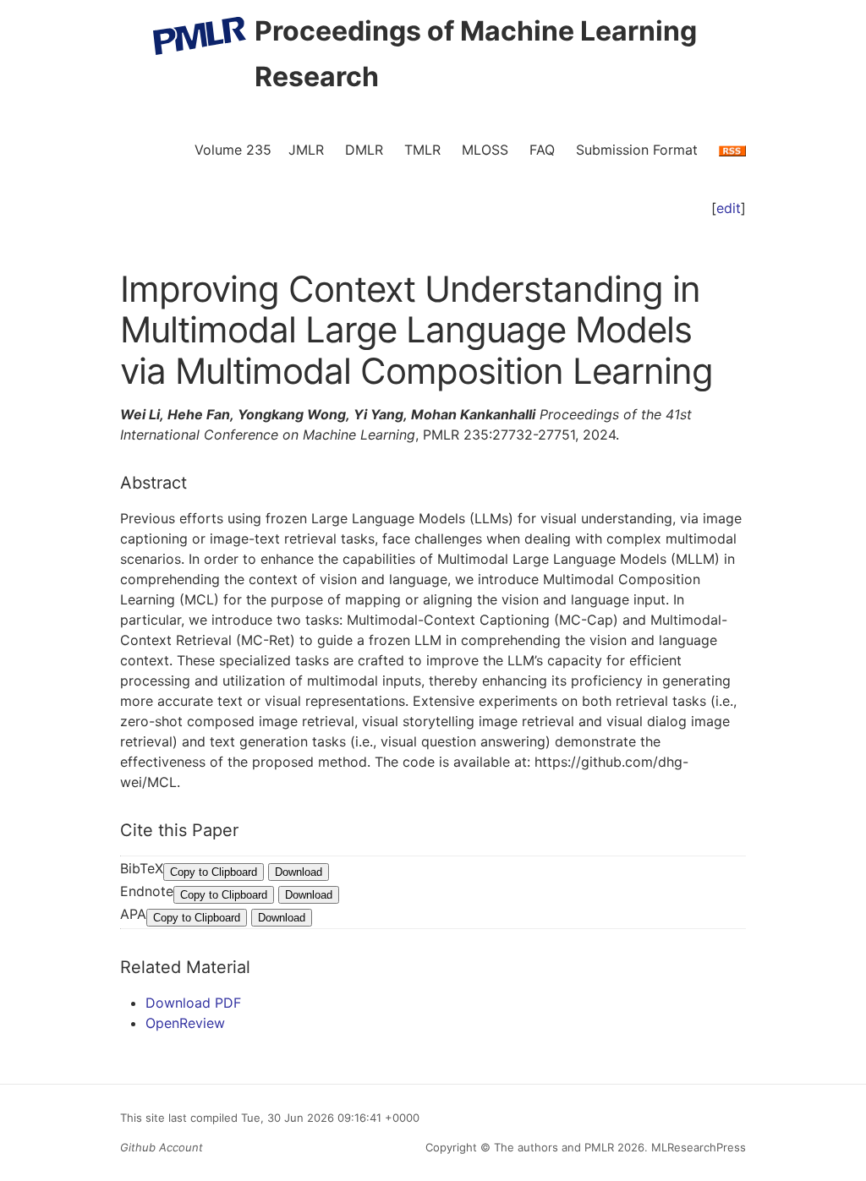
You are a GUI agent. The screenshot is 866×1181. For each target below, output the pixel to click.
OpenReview (185, 1022)
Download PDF (193, 1002)
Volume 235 (233, 149)
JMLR (306, 149)
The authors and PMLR (554, 1147)
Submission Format (637, 149)
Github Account (161, 1147)
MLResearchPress (697, 1147)
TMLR (422, 149)
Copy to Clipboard (213, 872)
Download (298, 872)
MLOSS (485, 149)
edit (728, 208)
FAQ (542, 149)
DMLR (364, 149)
